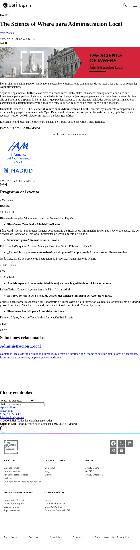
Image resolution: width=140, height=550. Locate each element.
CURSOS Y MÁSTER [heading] (54, 492)
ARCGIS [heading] (89, 460)
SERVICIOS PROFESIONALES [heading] (18, 492)
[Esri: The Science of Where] (11, 447)
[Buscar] (125, 5)
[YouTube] (121, 450)
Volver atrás (7, 32)
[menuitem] (24, 467)
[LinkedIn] (129, 443)
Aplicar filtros (8, 407)
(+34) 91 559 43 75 (11, 413)
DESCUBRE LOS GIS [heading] (54, 460)
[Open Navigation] (135, 5)
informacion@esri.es (12, 417)
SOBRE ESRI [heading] (10, 460)
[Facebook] (113, 443)
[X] (121, 443)
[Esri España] (17, 5)
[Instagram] (113, 450)
